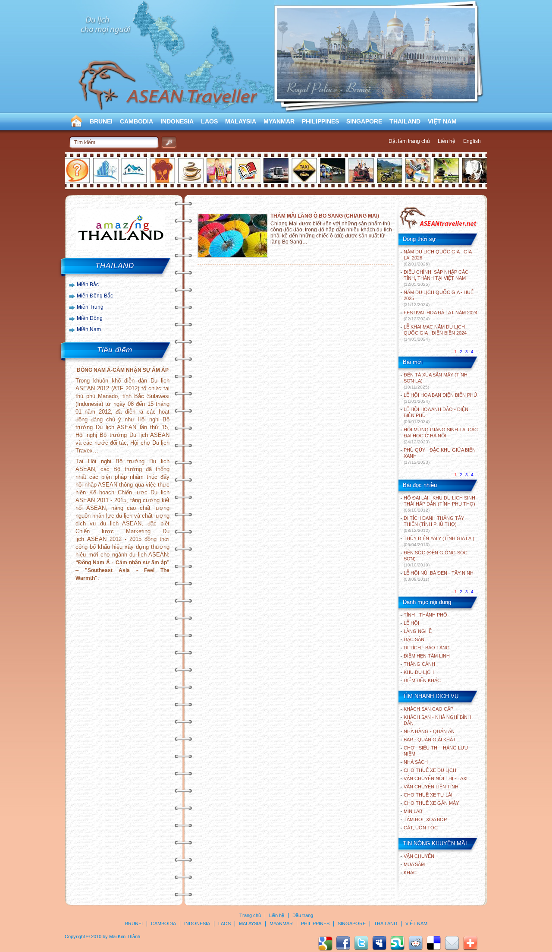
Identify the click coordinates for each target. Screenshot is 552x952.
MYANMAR (279, 121)
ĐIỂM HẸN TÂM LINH (427, 655)
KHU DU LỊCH (419, 672)
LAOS (209, 121)
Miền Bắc (88, 284)
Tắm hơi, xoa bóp (425, 819)
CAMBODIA (136, 121)
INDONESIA (177, 121)
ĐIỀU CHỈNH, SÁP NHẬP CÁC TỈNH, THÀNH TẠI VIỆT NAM (436, 278)
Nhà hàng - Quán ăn (429, 731)
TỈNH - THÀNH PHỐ (425, 614)
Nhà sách (416, 762)
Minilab (413, 811)
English (472, 141)
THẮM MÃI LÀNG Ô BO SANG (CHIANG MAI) (324, 216)
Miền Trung (90, 307)
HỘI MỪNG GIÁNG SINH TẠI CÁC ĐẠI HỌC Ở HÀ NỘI (441, 435)
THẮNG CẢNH (419, 664)
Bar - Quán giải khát (430, 739)
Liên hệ (446, 141)
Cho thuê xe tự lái (428, 794)
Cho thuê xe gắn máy (431, 803)
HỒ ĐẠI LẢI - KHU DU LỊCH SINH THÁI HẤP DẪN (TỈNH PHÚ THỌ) (439, 503)
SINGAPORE (364, 121)
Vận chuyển (419, 856)
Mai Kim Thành (124, 936)
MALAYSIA (240, 121)
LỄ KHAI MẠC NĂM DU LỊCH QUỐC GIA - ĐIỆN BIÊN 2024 (435, 333)
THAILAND (404, 121)
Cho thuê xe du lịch (430, 770)
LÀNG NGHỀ (418, 631)
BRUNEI (101, 121)
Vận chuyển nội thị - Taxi (435, 778)
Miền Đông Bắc (95, 296)
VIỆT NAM (442, 121)
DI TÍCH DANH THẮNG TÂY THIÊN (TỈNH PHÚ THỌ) (434, 524)
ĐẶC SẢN (414, 639)
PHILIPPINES (320, 121)
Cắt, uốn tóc (421, 827)
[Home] (437, 228)
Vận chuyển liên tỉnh (431, 786)
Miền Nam (89, 329)
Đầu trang (302, 915)
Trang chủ (250, 915)
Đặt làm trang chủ (409, 141)
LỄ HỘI (411, 623)
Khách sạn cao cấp (428, 709)
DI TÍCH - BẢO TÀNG (427, 647)
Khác (410, 872)
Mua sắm (414, 864)
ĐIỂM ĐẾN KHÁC (422, 680)
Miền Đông (90, 318)
